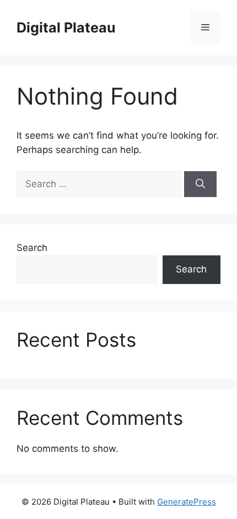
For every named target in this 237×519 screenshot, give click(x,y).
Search (32, 247)
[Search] (200, 184)
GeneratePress (186, 501)
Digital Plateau (66, 27)
